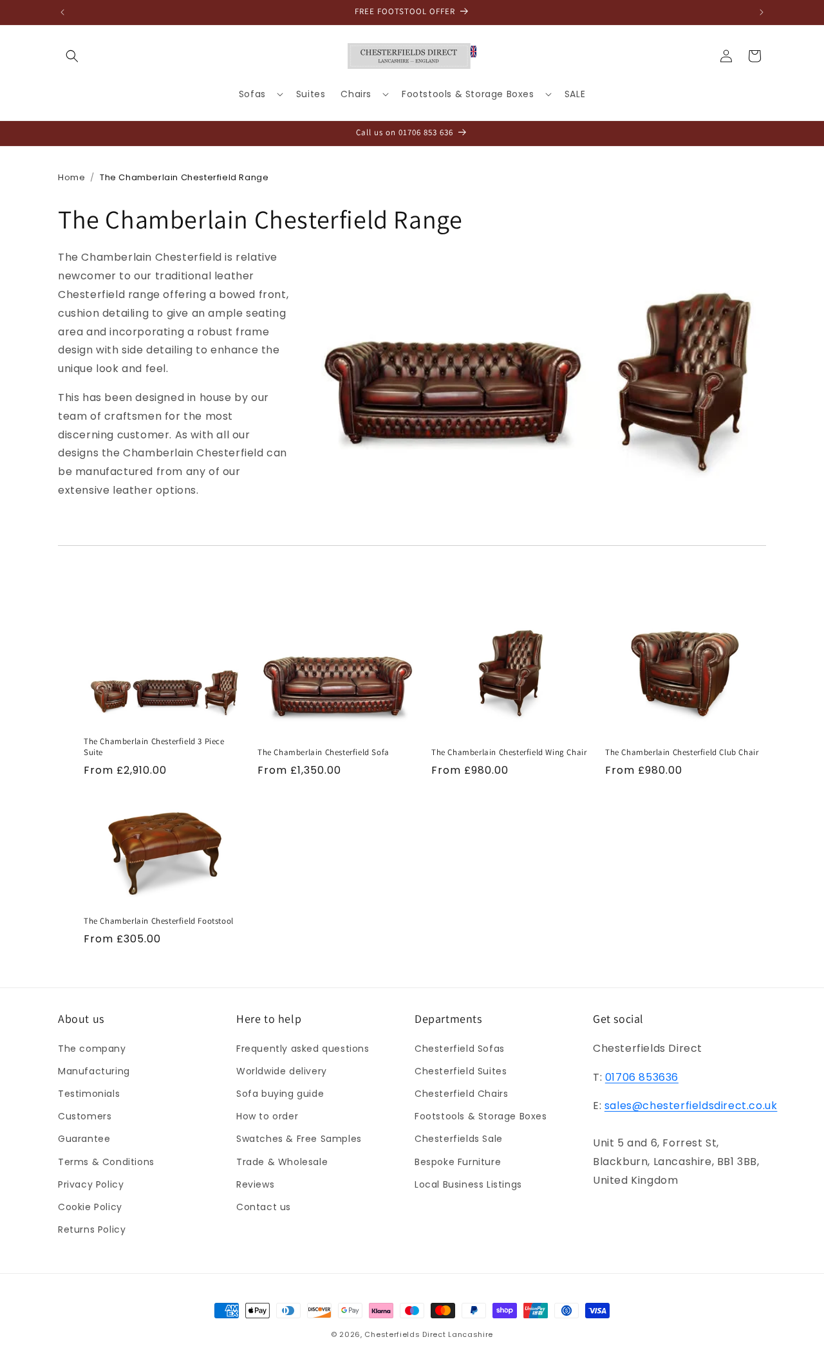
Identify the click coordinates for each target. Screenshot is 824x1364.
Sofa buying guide (280, 1093)
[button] (72, 56)
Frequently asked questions (303, 1048)
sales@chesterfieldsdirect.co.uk (691, 1105)
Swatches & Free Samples (299, 1138)
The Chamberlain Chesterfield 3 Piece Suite (154, 747)
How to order (267, 1115)
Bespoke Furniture (458, 1161)
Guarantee (84, 1138)
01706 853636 (642, 1076)
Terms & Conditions (106, 1161)
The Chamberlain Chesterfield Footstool (159, 921)
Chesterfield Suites (461, 1070)
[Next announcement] (761, 12)
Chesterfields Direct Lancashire (428, 1334)
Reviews (255, 1183)
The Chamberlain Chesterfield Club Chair (681, 752)
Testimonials (89, 1093)
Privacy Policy (91, 1183)
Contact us (263, 1206)
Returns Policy (92, 1228)
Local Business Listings (468, 1183)
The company (92, 1048)
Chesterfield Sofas (460, 1048)
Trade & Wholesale (282, 1161)
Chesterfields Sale (459, 1138)
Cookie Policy (90, 1206)
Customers (84, 1115)
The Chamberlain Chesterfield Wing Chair (508, 752)
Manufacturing (94, 1070)
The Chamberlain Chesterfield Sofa (323, 752)
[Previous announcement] (62, 12)
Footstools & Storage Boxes (481, 1115)
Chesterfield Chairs (461, 1093)
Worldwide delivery (281, 1070)
